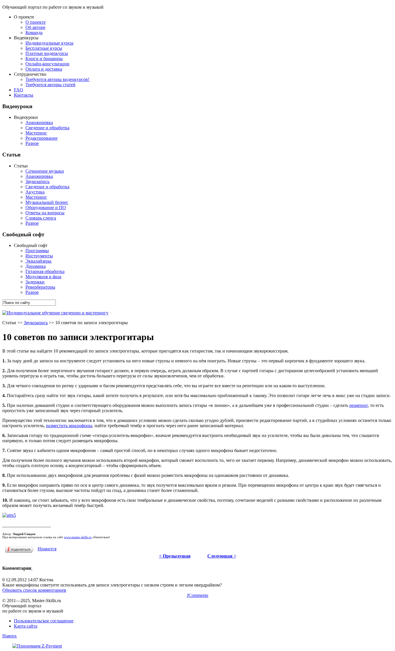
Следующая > (221, 556)
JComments (197, 595)
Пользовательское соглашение (43, 620)
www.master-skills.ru (78, 537)
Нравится (47, 548)
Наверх (9, 635)
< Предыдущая (175, 556)
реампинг (358, 405)
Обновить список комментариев (34, 590)
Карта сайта (25, 626)
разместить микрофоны (69, 425)
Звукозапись (36, 322)
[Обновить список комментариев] (31, 568)
